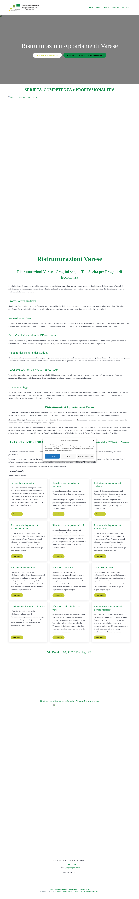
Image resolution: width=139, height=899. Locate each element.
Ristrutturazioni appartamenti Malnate (107, 485)
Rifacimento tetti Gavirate (23, 567)
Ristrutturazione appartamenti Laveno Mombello (108, 608)
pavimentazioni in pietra (22, 483)
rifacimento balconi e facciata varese (66, 608)
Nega (68, 456)
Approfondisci (18, 514)
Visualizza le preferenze (85, 456)
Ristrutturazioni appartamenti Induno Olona (107, 527)
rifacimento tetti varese (63, 567)
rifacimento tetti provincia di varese (27, 606)
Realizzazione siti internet (64, 891)
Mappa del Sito (85, 889)
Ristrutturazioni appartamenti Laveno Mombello (24, 527)
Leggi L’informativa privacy (57, 889)
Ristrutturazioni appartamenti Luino (69, 525)
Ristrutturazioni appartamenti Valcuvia (66, 485)
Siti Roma (96, 891)
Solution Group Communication (82, 891)
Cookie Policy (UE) (73, 889)
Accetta (52, 456)
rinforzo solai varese (103, 567)
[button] (93, 441)
